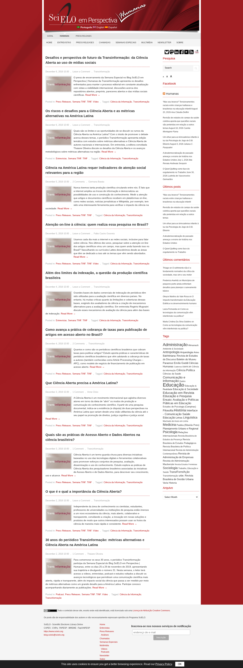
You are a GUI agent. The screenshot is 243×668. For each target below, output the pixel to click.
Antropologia (171, 352)
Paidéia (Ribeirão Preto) (188, 425)
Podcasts (105, 652)
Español (112, 27)
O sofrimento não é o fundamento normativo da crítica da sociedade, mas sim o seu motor (178, 271)
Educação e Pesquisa (177, 396)
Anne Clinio (92, 392)
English (100, 27)
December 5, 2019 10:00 (57, 233)
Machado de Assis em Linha (175, 421)
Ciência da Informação (121, 101)
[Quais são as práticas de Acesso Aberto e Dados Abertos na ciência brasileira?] (58, 468)
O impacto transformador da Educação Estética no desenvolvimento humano (180, 300)
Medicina (169, 424)
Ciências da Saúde (172, 374)
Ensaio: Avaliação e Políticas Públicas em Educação (181, 401)
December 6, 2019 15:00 (57, 71)
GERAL (50, 36)
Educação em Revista (178, 393)
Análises (105, 635)
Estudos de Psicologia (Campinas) (179, 406)
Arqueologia (186, 352)
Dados (182, 381)
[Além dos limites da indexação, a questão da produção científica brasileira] (58, 306)
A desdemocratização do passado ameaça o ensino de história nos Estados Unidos (178, 156)
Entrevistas (64, 42)
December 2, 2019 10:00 (57, 554)
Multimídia (147, 42)
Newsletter (164, 42)
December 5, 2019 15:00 (57, 181)
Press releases (85, 42)
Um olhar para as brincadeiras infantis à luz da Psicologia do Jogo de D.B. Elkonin (181, 140)
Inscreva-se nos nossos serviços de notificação (161, 626)
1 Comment (78, 392)
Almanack (193, 345)
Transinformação (102, 71)
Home (49, 42)
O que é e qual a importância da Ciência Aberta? (83, 491)
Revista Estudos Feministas (186, 464)
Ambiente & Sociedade (173, 349)
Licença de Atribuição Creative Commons (151, 610)
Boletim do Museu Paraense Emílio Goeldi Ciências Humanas (180, 363)
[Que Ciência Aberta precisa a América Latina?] (58, 411)
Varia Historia (170, 482)
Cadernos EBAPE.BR (182, 367)
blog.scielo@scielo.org (54, 635)
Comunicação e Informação (174, 379)
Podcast (60, 594)
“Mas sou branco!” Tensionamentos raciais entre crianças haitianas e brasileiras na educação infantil (178, 105)
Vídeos (104, 649)
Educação (173, 385)
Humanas (172, 93)
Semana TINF (79, 101)
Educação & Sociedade (185, 389)
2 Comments (79, 181)
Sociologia (170, 468)
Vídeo (96, 101)
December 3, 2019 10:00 (57, 448)
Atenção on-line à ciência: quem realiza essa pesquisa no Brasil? (96, 224)
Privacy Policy (163, 664)
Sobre (179, 42)
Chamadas (104, 42)
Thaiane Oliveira (95, 554)
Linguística (190, 417)
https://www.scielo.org (53, 631)
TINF (89, 101)
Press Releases (63, 101)
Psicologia (170, 432)
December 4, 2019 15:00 (57, 287)
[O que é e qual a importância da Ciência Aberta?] (58, 519)
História (180, 410)
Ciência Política (185, 370)
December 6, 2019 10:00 (57, 125)
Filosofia (168, 410)
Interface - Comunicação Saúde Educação (180, 414)
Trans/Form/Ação (179, 471)
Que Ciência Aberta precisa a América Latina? (81, 383)
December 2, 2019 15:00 (57, 500)
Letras (179, 417)
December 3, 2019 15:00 (57, 392)
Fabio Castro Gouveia (104, 233)
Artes (196, 352)
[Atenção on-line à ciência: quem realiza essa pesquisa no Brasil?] (58, 252)
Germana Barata (96, 181)
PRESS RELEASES (83, 36)
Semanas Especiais (126, 42)
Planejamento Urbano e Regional (180, 428)
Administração (175, 345)
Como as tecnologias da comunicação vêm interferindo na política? (178, 312)
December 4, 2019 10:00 (57, 343)
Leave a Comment (81, 71)
